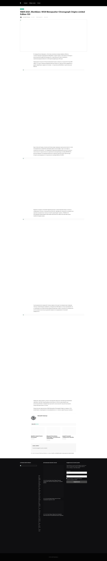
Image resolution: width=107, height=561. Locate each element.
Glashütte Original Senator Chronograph (37, 437)
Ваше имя (68, 470)
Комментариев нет (39, 17)
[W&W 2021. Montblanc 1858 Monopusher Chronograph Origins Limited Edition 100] (53, 36)
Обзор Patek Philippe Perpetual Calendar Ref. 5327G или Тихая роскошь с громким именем (52, 481)
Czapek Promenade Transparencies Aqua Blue (68, 437)
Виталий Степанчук (26, 17)
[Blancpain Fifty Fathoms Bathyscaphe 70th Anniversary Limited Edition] (53, 431)
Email (67, 474)
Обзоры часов (32, 3)
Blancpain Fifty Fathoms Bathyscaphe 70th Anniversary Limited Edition (53, 437)
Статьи (38, 3)
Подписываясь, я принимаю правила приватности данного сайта (74, 479)
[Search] (86, 3)
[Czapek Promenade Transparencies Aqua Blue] (69, 431)
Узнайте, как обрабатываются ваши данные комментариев (62, 453)
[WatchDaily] (20, 3)
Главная (25, 3)
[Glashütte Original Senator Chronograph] (38, 431)
